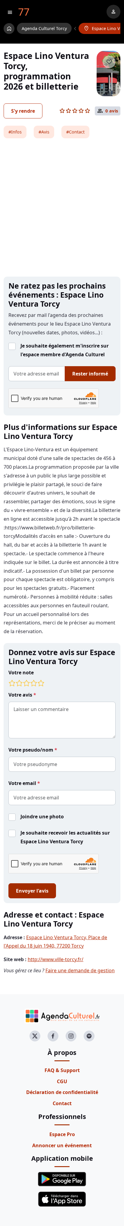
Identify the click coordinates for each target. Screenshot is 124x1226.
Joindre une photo (42, 816)
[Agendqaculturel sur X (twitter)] (34, 1036)
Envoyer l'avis (32, 890)
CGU (62, 1081)
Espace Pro (62, 1134)
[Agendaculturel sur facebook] (53, 1036)
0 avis (111, 111)
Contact (62, 1103)
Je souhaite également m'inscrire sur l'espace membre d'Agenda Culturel (64, 350)
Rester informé (90, 373)
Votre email (22, 783)
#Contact (75, 132)
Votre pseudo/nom (31, 749)
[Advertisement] (62, 207)
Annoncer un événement (62, 1145)
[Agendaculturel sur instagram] (71, 1036)
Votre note (21, 672)
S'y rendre (23, 111)
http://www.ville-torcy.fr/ (55, 959)
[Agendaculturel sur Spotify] (89, 1036)
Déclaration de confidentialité (62, 1092)
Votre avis (20, 694)
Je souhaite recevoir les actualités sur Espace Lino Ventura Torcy (65, 837)
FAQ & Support (62, 1070)
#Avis (44, 132)
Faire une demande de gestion (80, 970)
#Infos (15, 132)
